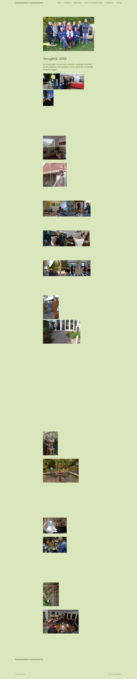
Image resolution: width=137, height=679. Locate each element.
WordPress (119, 674)
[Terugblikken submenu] (113, 2)
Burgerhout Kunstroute (29, 3)
